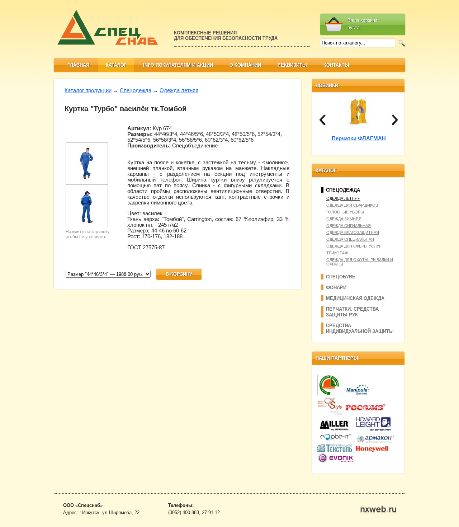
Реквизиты (292, 65)
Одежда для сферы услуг (353, 246)
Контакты (336, 65)
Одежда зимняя (343, 219)
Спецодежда (135, 90)
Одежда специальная (350, 239)
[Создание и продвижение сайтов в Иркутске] (378, 512)
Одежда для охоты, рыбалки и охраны (359, 262)
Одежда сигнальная (348, 225)
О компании (245, 65)
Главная (78, 65)
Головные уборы (345, 212)
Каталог (116, 65)
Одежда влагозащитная (352, 232)
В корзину (179, 274)
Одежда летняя (179, 90)
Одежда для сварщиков (352, 205)
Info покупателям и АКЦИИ (178, 65)
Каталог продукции (88, 90)
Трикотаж (337, 253)
